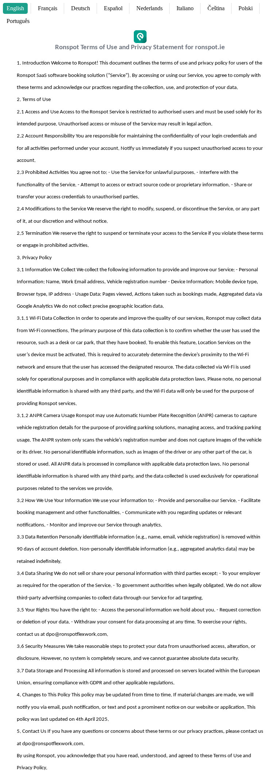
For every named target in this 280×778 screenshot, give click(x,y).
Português (18, 21)
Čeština (216, 8)
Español (113, 8)
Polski (245, 8)
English (15, 8)
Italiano (185, 8)
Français (47, 8)
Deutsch (80, 8)
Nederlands (149, 8)
